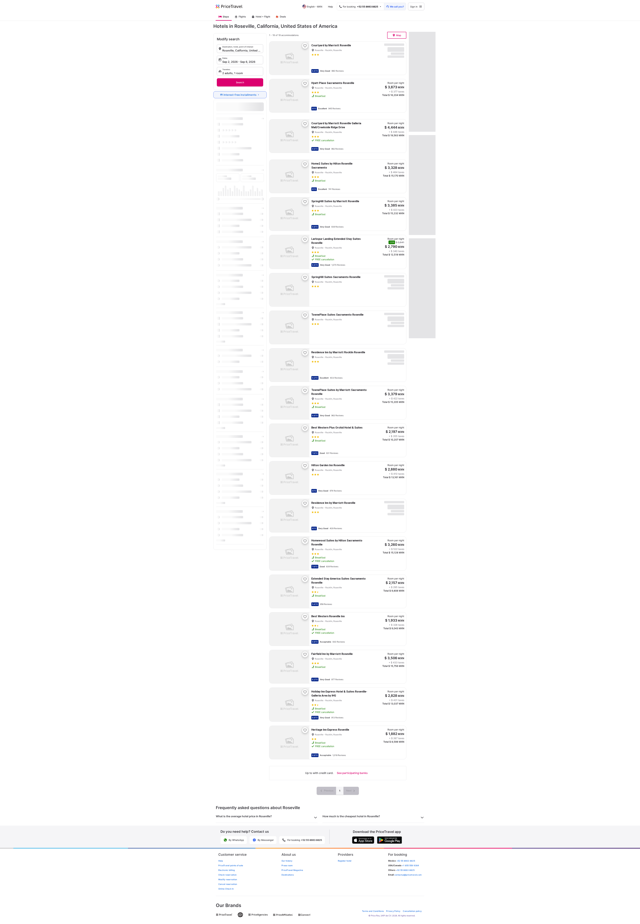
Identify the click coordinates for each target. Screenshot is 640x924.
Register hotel (344, 861)
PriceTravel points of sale (230, 865)
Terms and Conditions (373, 911)
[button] (240, 48)
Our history (287, 861)
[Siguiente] (304, 58)
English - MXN (314, 6)
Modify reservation (227, 879)
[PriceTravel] (231, 6)
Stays (226, 16)
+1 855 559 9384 (410, 865)
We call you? (397, 6)
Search (240, 82)
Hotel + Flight (263, 16)
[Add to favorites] (305, 46)
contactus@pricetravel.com (408, 875)
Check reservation (227, 875)
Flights (242, 16)
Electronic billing (226, 870)
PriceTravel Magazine (292, 870)
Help (330, 6)
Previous (328, 790)
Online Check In (226, 889)
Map (398, 35)
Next (349, 790)
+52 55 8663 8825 (405, 870)
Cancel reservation (227, 884)
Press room (287, 865)
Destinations (288, 875)
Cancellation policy (412, 911)
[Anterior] (274, 58)
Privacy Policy (393, 911)
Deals (283, 16)
